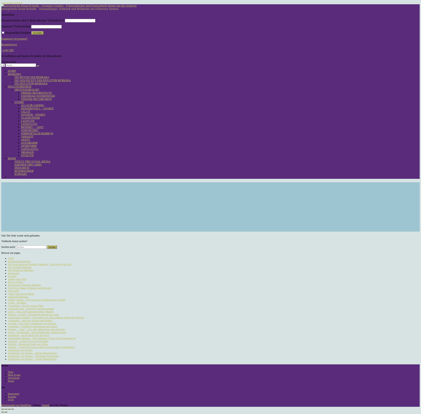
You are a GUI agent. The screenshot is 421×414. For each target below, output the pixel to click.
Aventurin (29, 146)
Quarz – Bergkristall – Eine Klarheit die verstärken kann (37, 332)
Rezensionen (24, 171)
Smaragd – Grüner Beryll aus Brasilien (28, 341)
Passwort (16, 26)
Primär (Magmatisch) (36, 93)
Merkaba (14, 74)
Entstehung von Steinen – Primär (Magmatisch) (32, 353)
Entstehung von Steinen (20, 350)
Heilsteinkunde (20, 86)
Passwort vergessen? (14, 38)
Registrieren (9, 44)
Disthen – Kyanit (33, 114)
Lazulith (28, 121)
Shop (10, 372)
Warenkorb (13, 378)
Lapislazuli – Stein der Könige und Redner (30, 320)
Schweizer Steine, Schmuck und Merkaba (29, 288)
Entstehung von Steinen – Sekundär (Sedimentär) (33, 356)
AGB (11, 258)
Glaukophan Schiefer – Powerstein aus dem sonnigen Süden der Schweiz (46, 317)
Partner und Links (28, 164)
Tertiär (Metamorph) (36, 99)
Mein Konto (14, 375)
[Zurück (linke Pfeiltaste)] (2, 412)
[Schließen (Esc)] (12, 409)
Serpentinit (30, 130)
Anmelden (37, 33)
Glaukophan (30, 117)
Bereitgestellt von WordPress (16, 405)
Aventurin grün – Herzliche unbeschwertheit (31, 308)
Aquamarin (29, 142)
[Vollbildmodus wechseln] (6, 409)
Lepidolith (29, 124)
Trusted (45, 405)
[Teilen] (9, 409)
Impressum (13, 273)
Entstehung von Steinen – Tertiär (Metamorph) (32, 359)
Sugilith (27, 155)
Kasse (11, 380)
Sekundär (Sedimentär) (38, 96)
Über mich (21, 167)
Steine (19, 102)
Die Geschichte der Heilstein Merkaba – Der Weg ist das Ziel (39, 264)
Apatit (25, 139)
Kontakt (20, 174)
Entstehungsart (26, 89)
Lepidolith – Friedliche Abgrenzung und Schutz (32, 326)
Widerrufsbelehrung (18, 297)
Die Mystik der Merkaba (31, 77)
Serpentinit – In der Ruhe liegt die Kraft (28, 335)
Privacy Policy (15, 282)
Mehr (12, 158)
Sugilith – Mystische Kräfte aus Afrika (28, 344)
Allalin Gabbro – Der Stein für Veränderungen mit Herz (37, 299)
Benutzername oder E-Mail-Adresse (32, 20)
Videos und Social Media (32, 161)
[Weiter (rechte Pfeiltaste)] (6, 412)
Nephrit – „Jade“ (32, 127)
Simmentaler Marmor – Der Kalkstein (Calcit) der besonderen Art (42, 338)
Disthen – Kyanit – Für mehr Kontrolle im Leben (33, 314)
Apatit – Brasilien (17, 302)
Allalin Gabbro (32, 105)
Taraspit (27, 136)
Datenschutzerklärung (19, 261)
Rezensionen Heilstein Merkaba (24, 285)
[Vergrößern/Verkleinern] (2, 409)
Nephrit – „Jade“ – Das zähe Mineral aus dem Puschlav (36, 329)
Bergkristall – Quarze (37, 108)
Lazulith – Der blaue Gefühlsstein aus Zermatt (32, 323)
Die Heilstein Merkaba (31, 83)
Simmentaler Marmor (37, 133)
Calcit (25, 111)
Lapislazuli (29, 149)
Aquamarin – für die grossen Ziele (25, 305)
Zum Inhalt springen (11, 2)
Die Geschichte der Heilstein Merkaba (42, 80)
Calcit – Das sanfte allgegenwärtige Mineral (30, 311)
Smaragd (27, 152)
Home (12, 71)
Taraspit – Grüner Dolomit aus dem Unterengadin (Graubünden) (41, 347)
